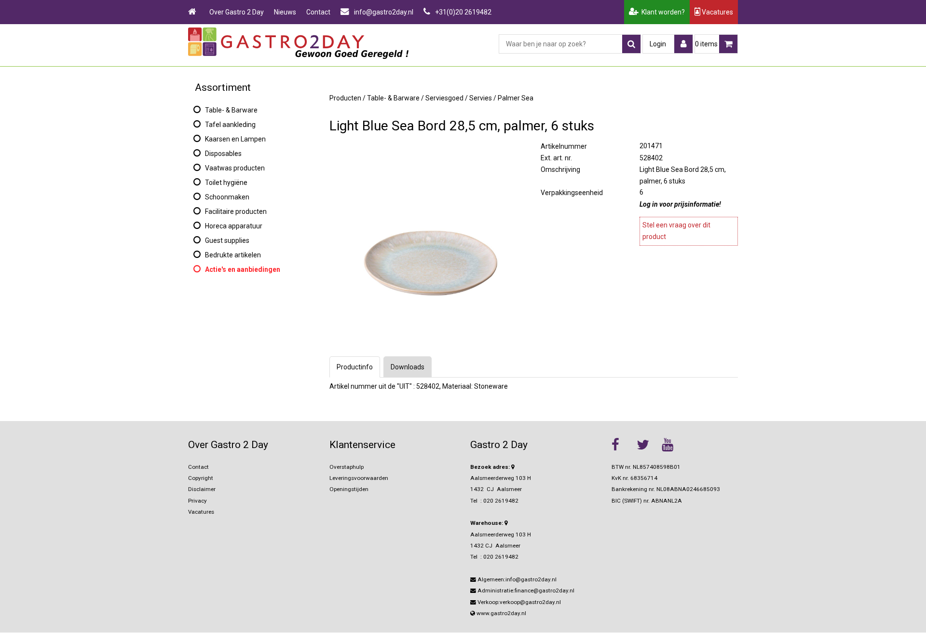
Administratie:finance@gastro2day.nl (525, 590)
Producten (345, 98)
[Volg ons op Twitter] (647, 445)
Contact (318, 12)
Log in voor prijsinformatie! (680, 204)
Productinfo (355, 367)
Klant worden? (662, 12)
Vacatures (716, 12)
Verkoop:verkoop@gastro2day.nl (518, 602)
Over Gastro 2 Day (236, 12)
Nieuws (285, 12)
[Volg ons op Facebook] (622, 445)
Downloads (407, 367)
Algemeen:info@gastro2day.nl (516, 579)
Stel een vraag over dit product (676, 230)
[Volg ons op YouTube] (672, 445)
